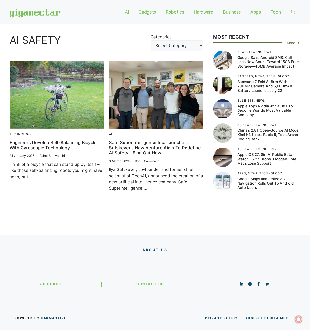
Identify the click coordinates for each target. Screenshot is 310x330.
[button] (293, 12)
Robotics (175, 12)
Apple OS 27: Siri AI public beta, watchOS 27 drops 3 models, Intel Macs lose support (267, 159)
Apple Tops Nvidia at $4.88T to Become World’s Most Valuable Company (265, 110)
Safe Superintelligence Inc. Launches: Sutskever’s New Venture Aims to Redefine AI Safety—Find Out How (155, 147)
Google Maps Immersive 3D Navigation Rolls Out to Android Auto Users (265, 183)
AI (127, 12)
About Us (155, 250)
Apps (255, 12)
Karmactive (53, 318)
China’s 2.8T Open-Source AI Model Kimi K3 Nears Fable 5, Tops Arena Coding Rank (268, 134)
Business (232, 12)
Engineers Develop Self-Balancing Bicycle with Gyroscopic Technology (53, 145)
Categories (161, 36)
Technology (21, 134)
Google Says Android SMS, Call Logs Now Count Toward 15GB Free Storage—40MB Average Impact (268, 61)
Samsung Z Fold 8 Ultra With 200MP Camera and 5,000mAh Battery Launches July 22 (264, 86)
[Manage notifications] (298, 319)
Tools (276, 12)
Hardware (203, 12)
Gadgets (147, 12)
